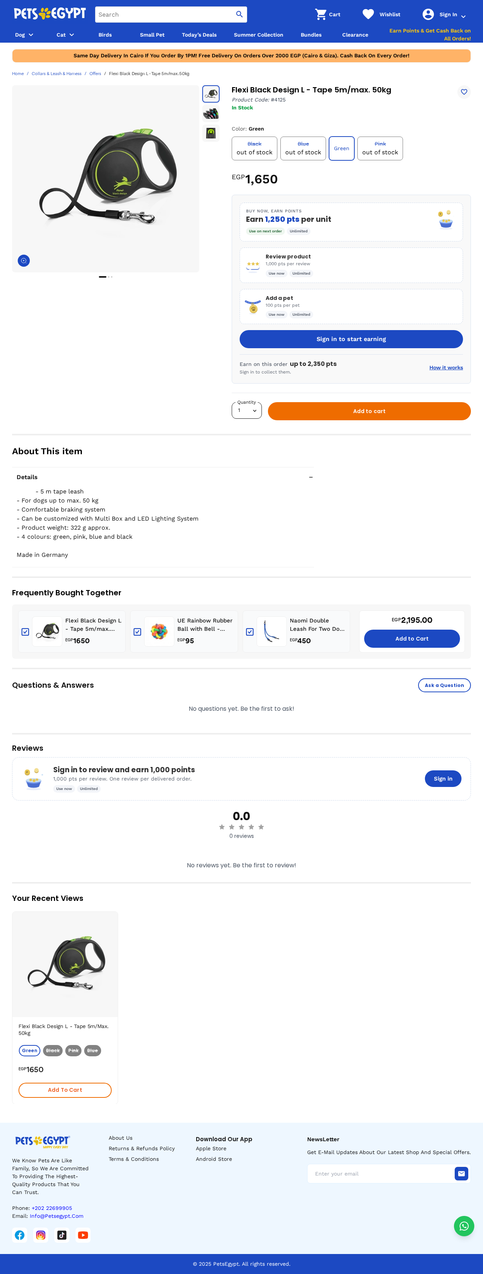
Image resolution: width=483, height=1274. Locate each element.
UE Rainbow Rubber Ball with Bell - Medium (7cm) (204, 625)
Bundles (311, 35)
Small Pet (152, 35)
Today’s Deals (199, 35)
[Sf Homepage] (50, 14)
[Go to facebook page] (19, 1235)
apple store (211, 1148)
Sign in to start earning (351, 339)
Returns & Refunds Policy (142, 1148)
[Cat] (71, 34)
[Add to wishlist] (464, 92)
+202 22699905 (52, 1208)
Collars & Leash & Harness (57, 74)
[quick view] (114, 940)
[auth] (463, 16)
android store (214, 1159)
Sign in (443, 778)
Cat (61, 35)
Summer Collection (258, 35)
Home (18, 74)
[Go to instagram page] (40, 1235)
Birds (105, 35)
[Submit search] (239, 14)
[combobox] (171, 14)
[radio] (222, 827)
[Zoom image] (24, 261)
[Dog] (30, 34)
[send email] (461, 1173)
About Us (120, 1138)
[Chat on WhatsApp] (464, 1226)
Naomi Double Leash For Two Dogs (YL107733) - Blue (318, 625)
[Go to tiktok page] (61, 1235)
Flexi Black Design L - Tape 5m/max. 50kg (93, 625)
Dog (20, 35)
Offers (95, 74)
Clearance (355, 35)
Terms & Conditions (134, 1159)
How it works (446, 367)
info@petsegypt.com (56, 1216)
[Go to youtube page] (83, 1235)
